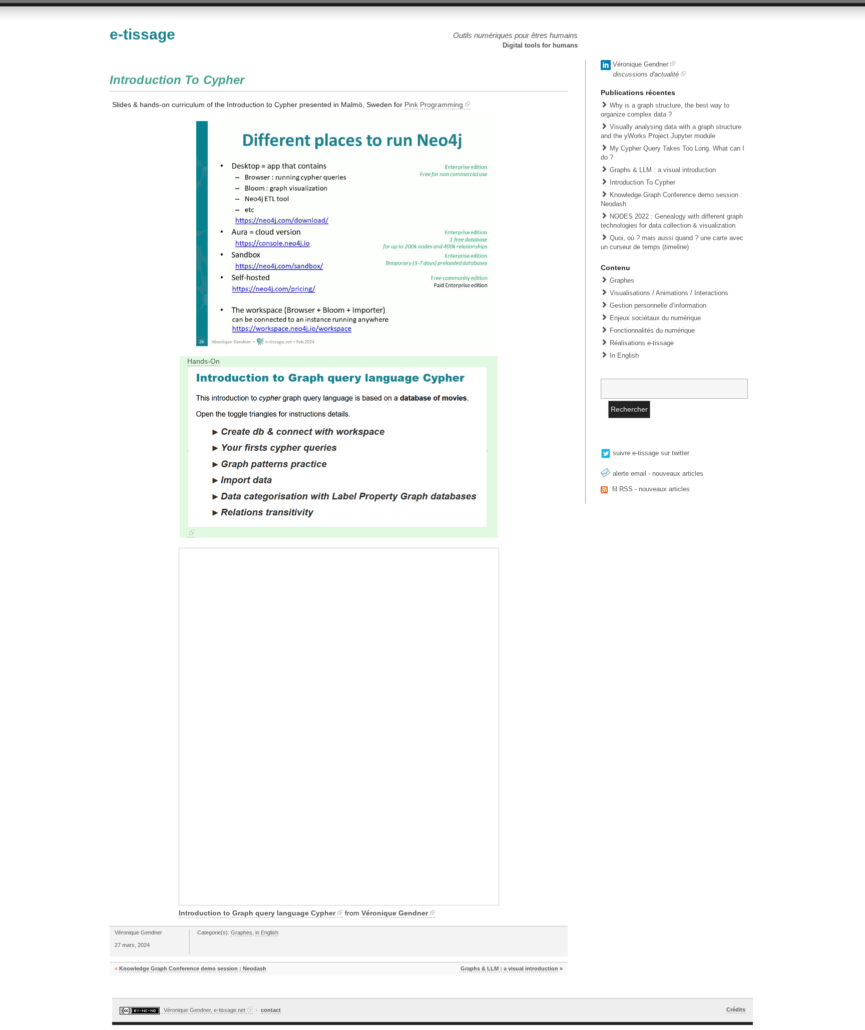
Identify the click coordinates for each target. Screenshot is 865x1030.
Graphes (241, 932)
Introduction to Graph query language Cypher (257, 913)
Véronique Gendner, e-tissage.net (203, 1010)
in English (266, 932)
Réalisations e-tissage (642, 343)
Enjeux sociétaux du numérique (655, 318)
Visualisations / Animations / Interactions (669, 293)
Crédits (735, 1009)
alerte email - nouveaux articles (657, 473)
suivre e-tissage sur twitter (650, 453)
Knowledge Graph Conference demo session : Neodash (192, 968)
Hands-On (203, 361)
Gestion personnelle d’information (658, 305)
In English (624, 355)
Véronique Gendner (394, 913)
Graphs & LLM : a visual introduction (509, 968)
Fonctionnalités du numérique (652, 330)
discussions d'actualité (646, 74)
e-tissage (142, 34)
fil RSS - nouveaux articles (650, 489)
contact (271, 1010)
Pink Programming (433, 105)
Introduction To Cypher (177, 80)
